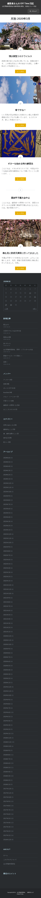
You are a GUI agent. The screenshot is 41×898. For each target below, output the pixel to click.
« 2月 (6, 309)
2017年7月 (7, 810)
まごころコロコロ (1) (10, 409)
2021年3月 (7, 623)
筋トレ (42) (7, 442)
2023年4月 (7, 517)
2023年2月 (7, 525)
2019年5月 (7, 716)
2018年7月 (7, 759)
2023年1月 (7, 530)
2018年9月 (7, 750)
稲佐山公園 (7, 337)
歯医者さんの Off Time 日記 (20, 3)
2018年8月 (7, 755)
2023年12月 (7, 483)
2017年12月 (7, 789)
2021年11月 (7, 589)
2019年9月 (7, 700)
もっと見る (20, 71)
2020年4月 (7, 670)
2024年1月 (7, 479)
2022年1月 (7, 581)
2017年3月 (7, 827)
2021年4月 (7, 619)
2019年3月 (7, 725)
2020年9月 (7, 649)
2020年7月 (7, 657)
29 (6, 305)
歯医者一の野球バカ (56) (11, 405)
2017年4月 (7, 823)
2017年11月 (7, 793)
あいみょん (7, 343)
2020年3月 (7, 674)
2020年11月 (7, 640)
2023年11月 (7, 487)
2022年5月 (7, 564)
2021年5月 (7, 615)
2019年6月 (7, 712)
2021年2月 (7, 627)
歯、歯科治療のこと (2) (11, 433)
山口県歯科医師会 (9, 864)
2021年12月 (7, 585)
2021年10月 (7, 593)
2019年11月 (7, 691)
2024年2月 (7, 475)
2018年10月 (7, 746)
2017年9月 (7, 801)
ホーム (5, 855)
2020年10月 (7, 644)
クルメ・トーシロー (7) (11, 396)
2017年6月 (7, 814)
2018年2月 (7, 780)
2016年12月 (7, 839)
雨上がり (6, 324)
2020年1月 (7, 682)
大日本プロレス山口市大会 (12, 331)
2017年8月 (7, 806)
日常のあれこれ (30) (10, 425)
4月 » (34, 309)
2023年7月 (7, 504)
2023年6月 (7, 509)
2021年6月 (7, 610)
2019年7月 (7, 708)
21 (35, 297)
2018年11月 (7, 742)
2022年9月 (7, 547)
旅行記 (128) (7, 438)
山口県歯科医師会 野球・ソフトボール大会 (18, 349)
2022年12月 (7, 534)
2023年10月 (7, 492)
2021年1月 (7, 632)
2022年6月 (7, 559)
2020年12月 (7, 636)
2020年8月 (7, 653)
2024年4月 (7, 466)
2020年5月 (7, 666)
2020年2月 (7, 678)
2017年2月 (7, 831)
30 (11, 305)
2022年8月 (7, 551)
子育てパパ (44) (8, 401)
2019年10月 (7, 695)
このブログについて (10, 859)
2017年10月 (7, 797)
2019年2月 (7, 729)
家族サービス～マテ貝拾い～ (12, 356)
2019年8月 (7, 704)
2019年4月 (7, 721)
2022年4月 (7, 568)
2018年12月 (7, 738)
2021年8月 (7, 602)
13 (30, 293)
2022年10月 (7, 542)
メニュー (34, 11)
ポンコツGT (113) (9, 388)
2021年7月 (7, 606)
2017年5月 (7, 818)
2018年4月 (7, 772)
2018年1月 (7, 784)
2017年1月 (7, 835)
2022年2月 (7, 576)
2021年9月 (7, 598)
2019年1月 (7, 733)
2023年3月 (7, 521)
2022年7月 (7, 555)
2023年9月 (7, 496)
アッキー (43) (7, 380)
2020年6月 (7, 661)
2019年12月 (7, 687)
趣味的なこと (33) (9, 429)
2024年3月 (7, 470)
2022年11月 (7, 538)
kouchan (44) (7, 392)
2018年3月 (7, 776)
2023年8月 (7, 500)
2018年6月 (7, 763)
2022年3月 (7, 572)
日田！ (5, 362)
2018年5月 (7, 767)
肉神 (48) (6, 384)
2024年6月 (7, 458)
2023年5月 (7, 513)
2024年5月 (7, 462)
